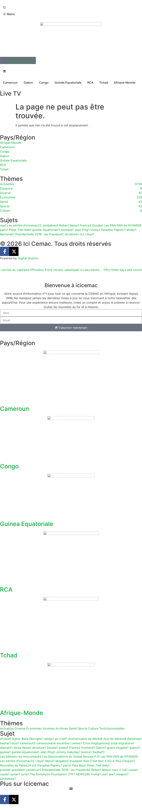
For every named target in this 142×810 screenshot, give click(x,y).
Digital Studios (28, 258)
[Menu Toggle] (71, 788)
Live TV (10, 93)
